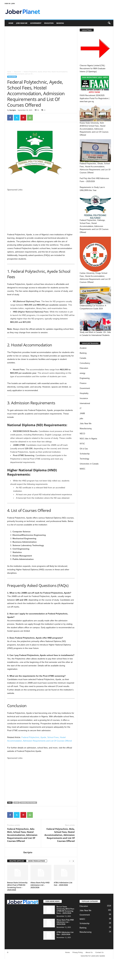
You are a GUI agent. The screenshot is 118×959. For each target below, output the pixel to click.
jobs (81, 418)
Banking (60, 23)
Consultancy (85, 363)
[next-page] (73, 861)
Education (49, 23)
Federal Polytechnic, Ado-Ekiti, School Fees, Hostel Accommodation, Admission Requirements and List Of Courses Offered (22, 834)
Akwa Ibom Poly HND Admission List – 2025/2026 (40, 885)
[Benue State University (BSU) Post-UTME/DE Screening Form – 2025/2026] (17, 872)
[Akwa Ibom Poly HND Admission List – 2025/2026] (41, 872)
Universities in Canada (89, 464)
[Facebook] (10, 117)
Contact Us (99, 952)
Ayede (16, 803)
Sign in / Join (10, 3)
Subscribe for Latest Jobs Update (93, 956)
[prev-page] (69, 861)
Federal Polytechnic (28, 803)
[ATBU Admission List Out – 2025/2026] (64, 872)
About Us (89, 952)
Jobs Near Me (21, 23)
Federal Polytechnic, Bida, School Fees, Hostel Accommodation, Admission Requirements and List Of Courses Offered (59, 834)
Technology (84, 459)
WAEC (82, 469)
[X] (17, 117)
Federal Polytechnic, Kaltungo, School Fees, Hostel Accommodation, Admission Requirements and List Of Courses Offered (94, 226)
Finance (83, 383)
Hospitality (84, 393)
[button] (109, 23)
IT (80, 408)
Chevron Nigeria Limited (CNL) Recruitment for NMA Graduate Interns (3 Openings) (92, 68)
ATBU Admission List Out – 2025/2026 (63, 883)
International (85, 403)
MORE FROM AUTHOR (36, 861)
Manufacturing (86, 428)
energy (82, 373)
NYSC (82, 444)
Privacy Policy (78, 952)
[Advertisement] (41, 47)
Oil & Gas (84, 449)
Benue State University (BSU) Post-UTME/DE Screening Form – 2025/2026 (17, 886)
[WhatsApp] (30, 117)
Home (10, 23)
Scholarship (85, 454)
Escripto (12, 110)
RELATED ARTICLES (16, 861)
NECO (82, 433)
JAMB (82, 413)
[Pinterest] (23, 117)
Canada (83, 358)
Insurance (84, 398)
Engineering (85, 378)
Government (35, 23)
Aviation (83, 348)
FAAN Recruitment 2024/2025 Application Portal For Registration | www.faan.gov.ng (94, 98)
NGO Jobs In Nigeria (88, 439)
